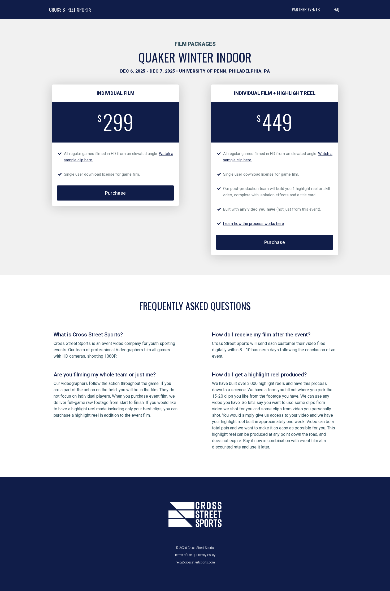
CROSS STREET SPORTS (70, 9)
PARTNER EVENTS (306, 9)
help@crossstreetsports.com (195, 562)
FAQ (336, 9)
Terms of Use (183, 555)
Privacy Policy (205, 555)
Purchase (115, 193)
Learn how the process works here (253, 223)
